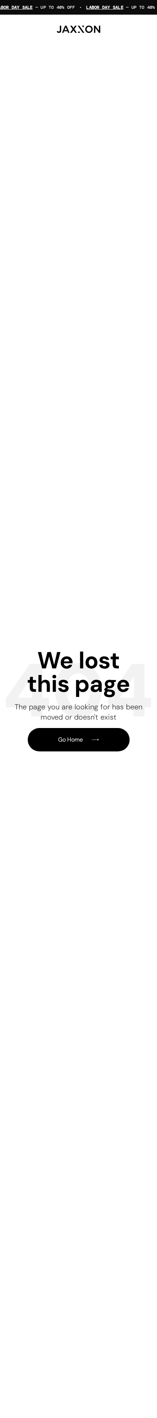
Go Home (70, 739)
